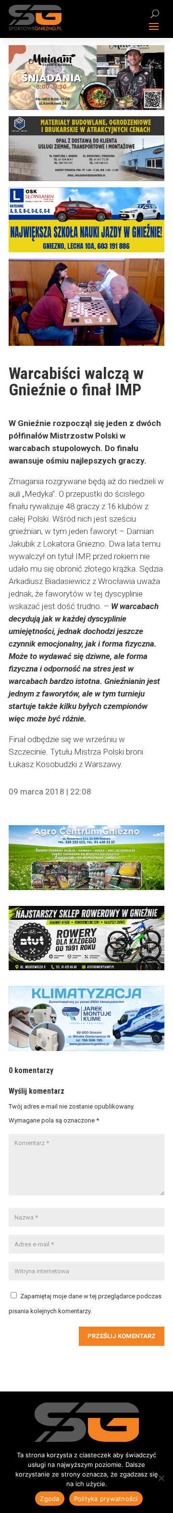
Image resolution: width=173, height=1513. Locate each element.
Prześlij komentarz (121, 1336)
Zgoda (49, 1498)
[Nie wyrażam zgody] (161, 1478)
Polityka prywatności (106, 1498)
